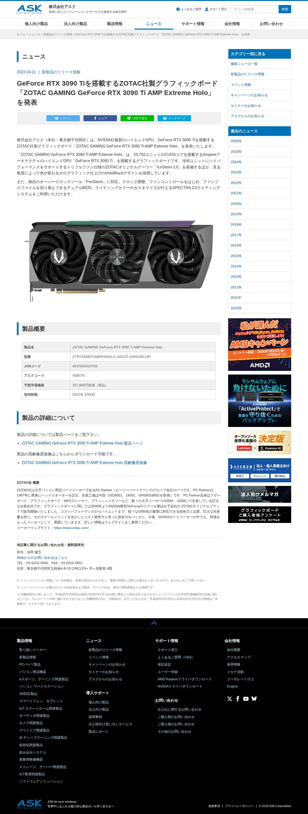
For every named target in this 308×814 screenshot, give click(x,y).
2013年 (236, 277)
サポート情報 (193, 24)
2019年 (236, 214)
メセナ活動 (235, 672)
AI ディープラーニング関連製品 (43, 737)
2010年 (236, 308)
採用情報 (233, 664)
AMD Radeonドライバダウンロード (185, 679)
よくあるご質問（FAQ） (176, 657)
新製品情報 (27, 657)
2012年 (236, 287)
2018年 (236, 224)
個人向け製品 (36, 24)
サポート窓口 (218, 9)
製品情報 (114, 24)
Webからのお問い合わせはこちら (42, 558)
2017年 (236, 235)
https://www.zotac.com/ (71, 528)
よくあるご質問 (191, 9)
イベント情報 (241, 85)
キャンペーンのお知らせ (249, 95)
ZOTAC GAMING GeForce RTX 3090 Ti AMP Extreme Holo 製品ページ (82, 443)
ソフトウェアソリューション (41, 781)
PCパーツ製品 (30, 664)
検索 (285, 9)
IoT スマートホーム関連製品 (40, 708)
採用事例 (95, 717)
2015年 (236, 256)
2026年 (236, 141)
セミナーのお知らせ (246, 106)
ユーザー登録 (168, 672)
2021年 (236, 193)
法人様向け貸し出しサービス (110, 724)
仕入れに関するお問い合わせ (179, 709)
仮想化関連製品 (31, 745)
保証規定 (164, 664)
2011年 (236, 297)
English (232, 686)
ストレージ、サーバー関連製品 (42, 767)
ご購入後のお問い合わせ (176, 724)
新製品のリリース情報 (57, 34)
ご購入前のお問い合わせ (176, 717)
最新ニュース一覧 (244, 64)
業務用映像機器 (31, 759)
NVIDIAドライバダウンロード (180, 686)
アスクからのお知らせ (247, 116)
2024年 (236, 162)
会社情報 (232, 24)
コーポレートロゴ (240, 679)
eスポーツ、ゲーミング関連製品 (43, 679)
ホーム (21, 34)
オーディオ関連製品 (34, 716)
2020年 (236, 204)
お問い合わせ (271, 24)
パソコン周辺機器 (32, 672)
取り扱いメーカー (32, 650)
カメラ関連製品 (31, 723)
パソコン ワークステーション (41, 686)
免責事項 (214, 806)
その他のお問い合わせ (174, 731)
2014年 (236, 266)
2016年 (236, 245)
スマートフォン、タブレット (41, 701)
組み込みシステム (32, 752)
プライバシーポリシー (239, 806)
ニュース (153, 24)
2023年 (236, 172)
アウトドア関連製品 (34, 730)
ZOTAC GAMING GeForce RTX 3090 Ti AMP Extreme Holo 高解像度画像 (84, 463)
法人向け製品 (75, 24)
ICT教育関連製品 (32, 774)
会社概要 (233, 650)
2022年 (236, 183)
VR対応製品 (28, 694)
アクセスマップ (238, 657)
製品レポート (99, 731)
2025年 (236, 151)
